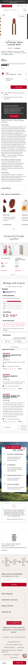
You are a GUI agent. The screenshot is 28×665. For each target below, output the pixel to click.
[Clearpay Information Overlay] (8, 65)
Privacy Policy (14, 657)
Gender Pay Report (9, 647)
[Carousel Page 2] (9, 40)
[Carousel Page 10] (19, 40)
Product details (8, 54)
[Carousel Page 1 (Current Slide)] (8, 40)
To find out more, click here (14, 286)
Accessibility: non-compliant (11, 654)
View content (14, 116)
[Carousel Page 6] (14, 40)
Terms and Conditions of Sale (14, 644)
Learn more (4, 550)
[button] (14, 73)
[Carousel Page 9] (18, 40)
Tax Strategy (20, 647)
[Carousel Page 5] (13, 40)
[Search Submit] (24, 10)
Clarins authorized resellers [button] (14, 519)
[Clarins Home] (7, 6)
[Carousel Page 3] (14, 274)
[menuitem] (18, 6)
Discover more (7, 224)
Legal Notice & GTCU (14, 641)
